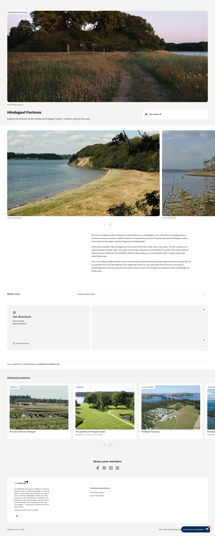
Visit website (154, 114)
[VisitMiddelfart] (21, 482)
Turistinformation (97, 493)
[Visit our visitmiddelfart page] (98, 468)
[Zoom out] (204, 346)
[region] (149, 327)
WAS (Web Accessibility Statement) (173, 529)
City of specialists (97, 496)
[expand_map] (203, 309)
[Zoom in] (204, 340)
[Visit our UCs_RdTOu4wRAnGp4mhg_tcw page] (111, 468)
